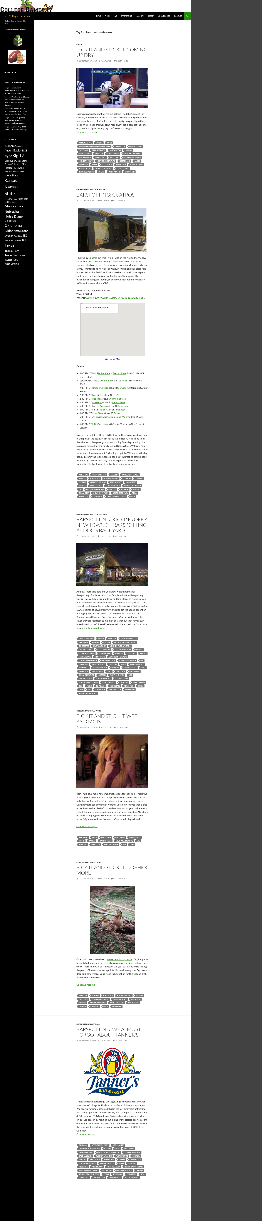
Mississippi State (100, 668)
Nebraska (83, 671)
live (6, 199)
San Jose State (85, 679)
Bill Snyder (10, 160)
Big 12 (109, 143)
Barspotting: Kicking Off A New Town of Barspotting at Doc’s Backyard (112, 524)
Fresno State (119, 373)
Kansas (128, 150)
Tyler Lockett (122, 168)
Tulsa (140, 686)
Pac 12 (137, 161)
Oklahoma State (117, 398)
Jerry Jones (109, 1160)
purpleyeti (106, 61)
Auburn (104, 405)
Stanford (83, 165)
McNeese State (98, 664)
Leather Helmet (113, 486)
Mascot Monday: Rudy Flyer (16, 114)
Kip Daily (99, 154)
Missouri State (130, 668)
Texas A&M (105, 409)
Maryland (114, 157)
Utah (143, 1174)
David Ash (83, 150)
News (98, 16)
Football (104, 189)
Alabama (112, 639)
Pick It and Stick (117, 675)
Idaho (81, 841)
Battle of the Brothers (89, 1149)
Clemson (121, 387)
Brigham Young (86, 1152)
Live (115, 16)
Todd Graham (136, 165)
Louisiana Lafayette (88, 660)
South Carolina (103, 679)
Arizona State (85, 143)
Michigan (23, 198)
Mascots (140, 16)
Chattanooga (99, 646)
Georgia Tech (135, 837)
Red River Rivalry (120, 493)
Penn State (18, 236)
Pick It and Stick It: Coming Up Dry (112, 52)
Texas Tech (121, 165)
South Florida (121, 679)
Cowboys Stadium (132, 1152)
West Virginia (115, 172)
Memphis (113, 664)
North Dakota (113, 1167)
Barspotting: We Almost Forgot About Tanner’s (108, 1032)
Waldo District (132, 1178)
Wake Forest (115, 1178)
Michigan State (85, 161)
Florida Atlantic (86, 653)
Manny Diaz (100, 157)
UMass (101, 172)
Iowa (22, 171)
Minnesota (84, 668)
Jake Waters (115, 150)
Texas (94, 165)
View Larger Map (112, 359)
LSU (118, 395)
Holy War (131, 653)
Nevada (106, 424)
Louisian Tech (113, 154)
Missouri (97, 402)
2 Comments (121, 536)
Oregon (102, 675)
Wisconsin (129, 172)
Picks (107, 16)
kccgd (7, 88)
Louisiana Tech (108, 660)
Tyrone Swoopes (86, 172)
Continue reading (86, 131)
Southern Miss (108, 682)
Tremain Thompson (103, 168)
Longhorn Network (118, 657)
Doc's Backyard (86, 650)
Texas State (106, 165)
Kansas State (85, 154)
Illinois (82, 1160)
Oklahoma (105, 380)
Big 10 (8, 156)
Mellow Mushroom (95, 489)
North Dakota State (106, 161)
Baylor (99, 143)
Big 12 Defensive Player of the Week (94, 146)
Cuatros (93, 257)
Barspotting (126, 16)
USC (89, 689)
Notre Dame (124, 161)
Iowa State (97, 413)
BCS (24, 150)
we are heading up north (119, 959)
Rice (130, 675)
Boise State (104, 373)
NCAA (143, 668)
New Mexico (97, 1167)
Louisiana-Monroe (132, 154)
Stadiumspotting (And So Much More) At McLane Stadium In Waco (15, 120)
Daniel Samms (135, 146)
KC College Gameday (17, 16)
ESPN (23, 164)
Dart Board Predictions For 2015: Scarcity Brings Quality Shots (17, 90)
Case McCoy (120, 146)
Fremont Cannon (98, 482)
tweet (22, 255)
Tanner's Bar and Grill (89, 1174)
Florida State (105, 653)
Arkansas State (100, 416)
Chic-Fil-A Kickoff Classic (108, 1152)
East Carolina (103, 650)
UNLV (95, 424)
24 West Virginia (86, 639)
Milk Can (112, 489)
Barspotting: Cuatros (105, 195)
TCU (80, 686)
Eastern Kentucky (123, 650)
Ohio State (120, 671)
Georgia (119, 653)
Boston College (100, 387)
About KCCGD (164, 16)
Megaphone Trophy (132, 157)
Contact (178, 16)
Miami (123, 664)
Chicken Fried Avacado (120, 646)
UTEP (132, 844)
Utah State (100, 689)
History (151, 16)
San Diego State (111, 844)
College (94, 189)
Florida (103, 395)
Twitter (9, 259)
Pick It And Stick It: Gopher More (111, 870)
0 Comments (122, 61)
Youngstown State (88, 693)
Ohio (109, 671)
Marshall (83, 664)
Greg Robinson (98, 150)
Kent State (100, 657)
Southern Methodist (88, 682)
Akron (101, 639)
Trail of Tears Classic (116, 497)
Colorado (120, 837)
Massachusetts (107, 1163)
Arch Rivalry (118, 1145)
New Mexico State (98, 1003)
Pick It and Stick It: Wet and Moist (106, 718)
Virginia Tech (115, 689)
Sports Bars (10, 240)
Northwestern (117, 1003)
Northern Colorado (88, 1170)
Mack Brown (85, 157)
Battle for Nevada (130, 475)
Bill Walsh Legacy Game (125, 642)
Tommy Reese (85, 168)
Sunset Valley (139, 682)
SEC (25, 235)
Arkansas (123, 405)
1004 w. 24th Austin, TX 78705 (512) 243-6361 (120, 297)
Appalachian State (129, 639)
